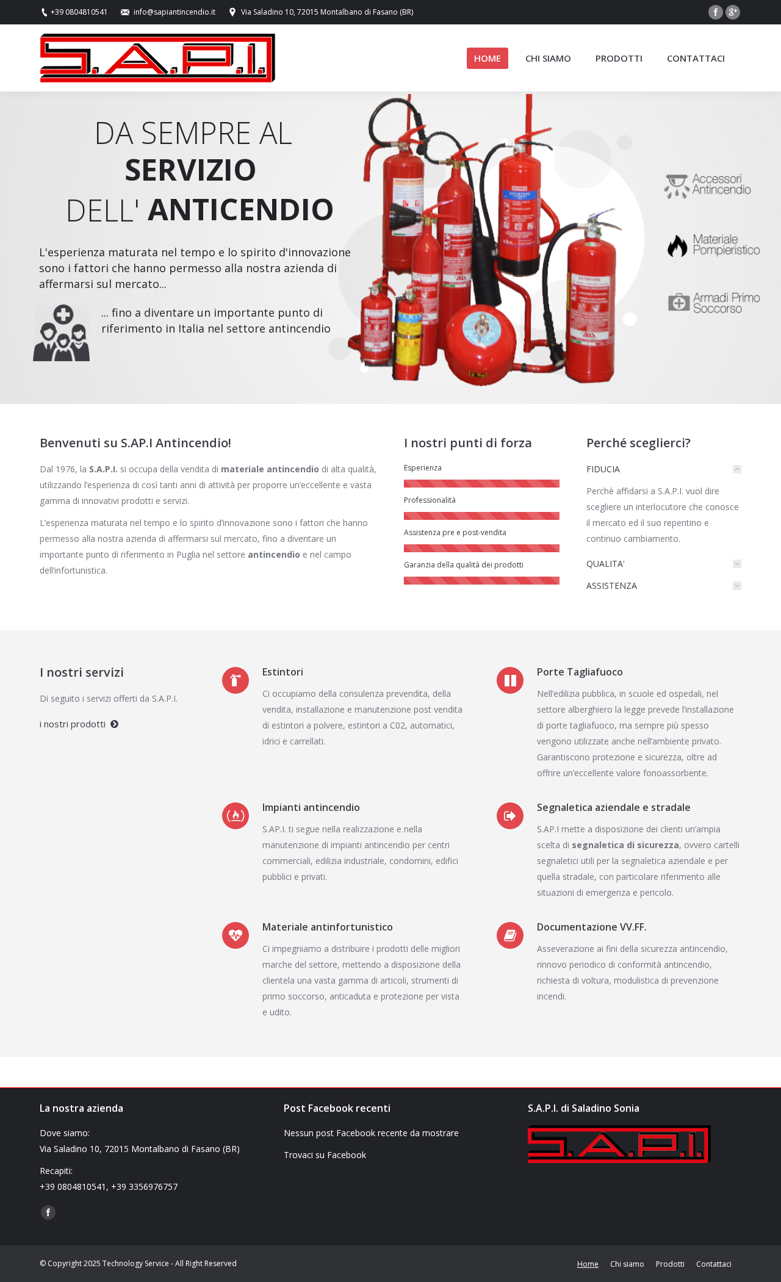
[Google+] (732, 12)
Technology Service (136, 1263)
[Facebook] (715, 12)
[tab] (664, 469)
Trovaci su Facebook (325, 1155)
